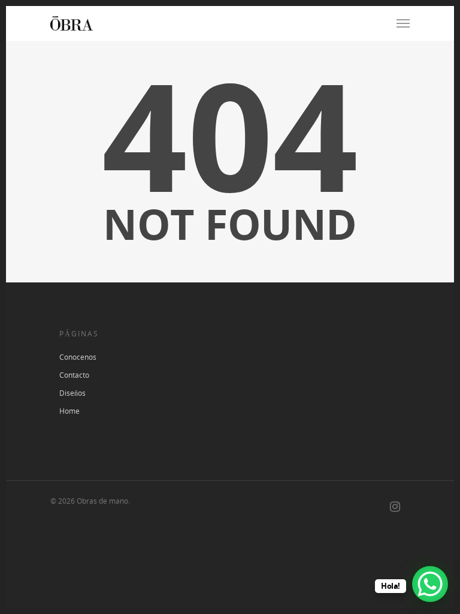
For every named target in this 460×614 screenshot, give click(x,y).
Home (69, 411)
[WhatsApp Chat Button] (430, 584)
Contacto (74, 375)
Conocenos (77, 357)
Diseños (72, 393)
